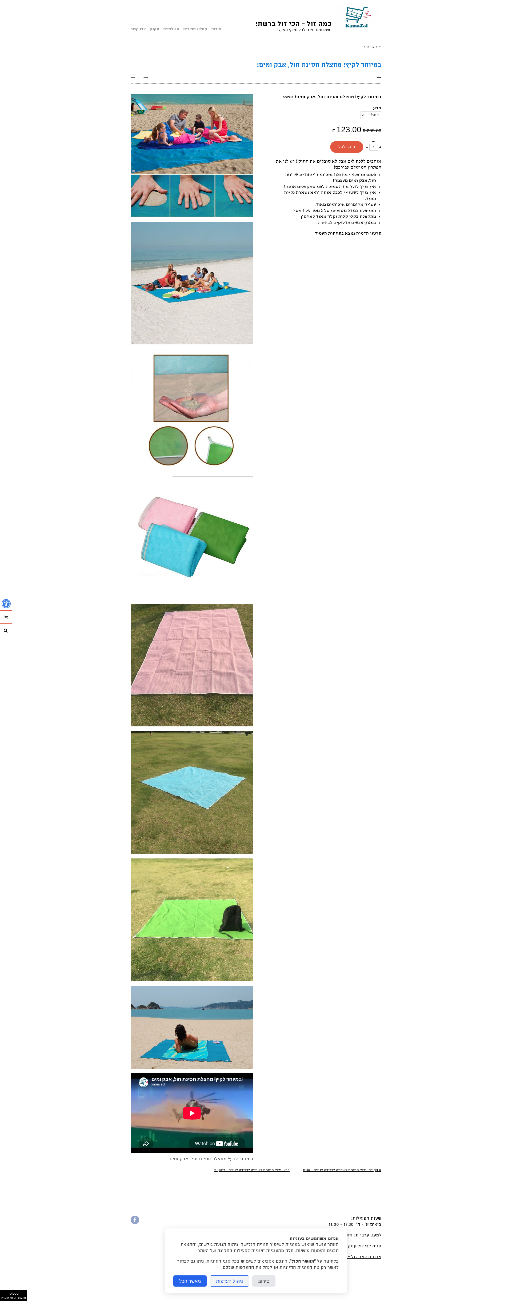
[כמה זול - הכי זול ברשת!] (356, 17)
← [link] (133, 77)
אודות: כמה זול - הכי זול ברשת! (350, 1257)
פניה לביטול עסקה (363, 1246)
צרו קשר (138, 29)
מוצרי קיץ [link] (371, 47)
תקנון (154, 29)
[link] (342, 1170)
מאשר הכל (190, 1281)
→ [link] (145, 77)
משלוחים (171, 29)
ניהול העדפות (229, 1281)
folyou (13, 1295)
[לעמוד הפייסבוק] (135, 1223)
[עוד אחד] (380, 147)
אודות (216, 29)
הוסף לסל (346, 147)
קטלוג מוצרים (195, 29)
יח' (373, 142)
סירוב (264, 1281)
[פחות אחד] (367, 147)
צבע (377, 108)
